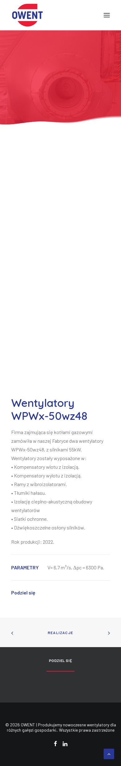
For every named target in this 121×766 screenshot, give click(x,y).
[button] (106, 15)
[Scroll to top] (109, 753)
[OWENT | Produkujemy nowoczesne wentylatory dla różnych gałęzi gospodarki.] (27, 15)
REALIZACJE (60, 632)
